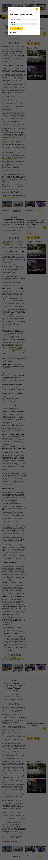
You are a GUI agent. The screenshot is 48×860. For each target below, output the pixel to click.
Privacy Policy (13, 32)
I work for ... (13, 22)
